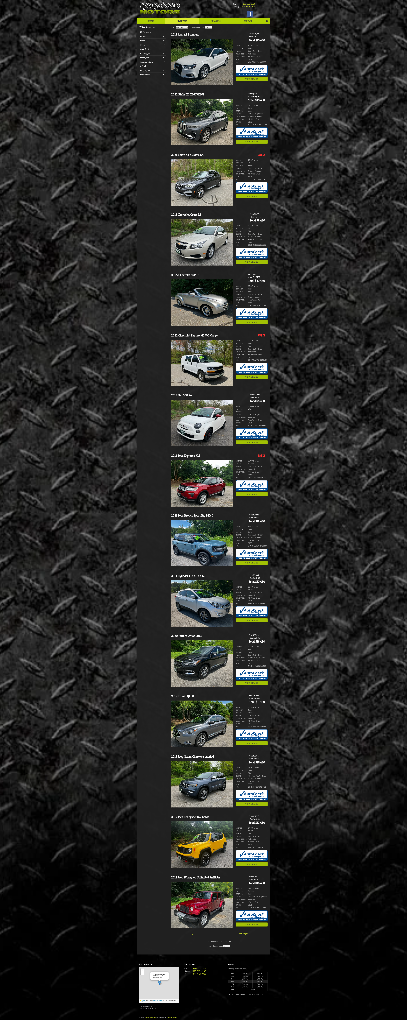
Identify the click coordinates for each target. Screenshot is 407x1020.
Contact (248, 21)
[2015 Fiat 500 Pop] (202, 445)
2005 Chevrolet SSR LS (185, 275)
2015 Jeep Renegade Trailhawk (190, 817)
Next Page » (243, 934)
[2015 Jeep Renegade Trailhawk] (202, 867)
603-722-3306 (249, 4)
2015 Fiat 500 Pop (182, 395)
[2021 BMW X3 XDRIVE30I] (202, 205)
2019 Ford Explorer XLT (185, 455)
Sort (173, 27)
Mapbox (142, 1002)
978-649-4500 (248, 6)
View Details (251, 79)
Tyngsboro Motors (151, 1017)
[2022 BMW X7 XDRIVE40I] (202, 145)
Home (151, 21)
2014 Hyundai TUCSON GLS (188, 576)
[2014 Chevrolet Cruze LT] (202, 265)
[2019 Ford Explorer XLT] (202, 506)
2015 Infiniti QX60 (182, 696)
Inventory (182, 21)
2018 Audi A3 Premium (185, 34)
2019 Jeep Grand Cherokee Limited (192, 756)
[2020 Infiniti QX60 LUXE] (202, 686)
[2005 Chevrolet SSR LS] (202, 325)
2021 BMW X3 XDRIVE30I (187, 155)
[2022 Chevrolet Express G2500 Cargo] (202, 386)
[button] (159, 983)
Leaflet (143, 1000)
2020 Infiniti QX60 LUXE (186, 636)
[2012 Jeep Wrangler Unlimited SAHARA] (202, 928)
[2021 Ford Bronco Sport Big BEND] (202, 566)
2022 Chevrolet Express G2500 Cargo (194, 335)
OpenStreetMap (157, 1000)
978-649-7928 (199, 974)
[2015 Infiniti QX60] (202, 746)
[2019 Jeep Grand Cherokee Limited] (202, 807)
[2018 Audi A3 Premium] (202, 85)
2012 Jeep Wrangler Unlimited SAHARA (195, 877)
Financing (215, 21)
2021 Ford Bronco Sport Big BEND (192, 515)
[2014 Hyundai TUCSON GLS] (202, 626)
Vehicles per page (197, 27)
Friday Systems (172, 1017)
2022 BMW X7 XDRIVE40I (187, 94)
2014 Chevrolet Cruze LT (186, 214)
